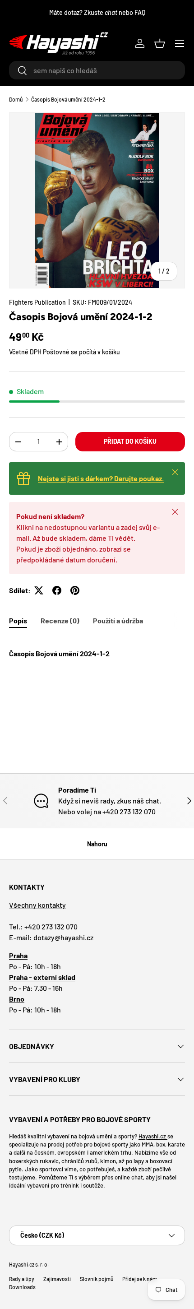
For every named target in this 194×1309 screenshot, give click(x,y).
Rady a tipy (21, 1279)
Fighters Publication (37, 302)
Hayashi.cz (153, 1136)
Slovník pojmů (96, 1279)
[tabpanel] (97, 675)
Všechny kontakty (37, 905)
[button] (160, 43)
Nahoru (97, 844)
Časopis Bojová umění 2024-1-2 (68, 99)
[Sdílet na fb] (57, 590)
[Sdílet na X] (39, 590)
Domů (16, 99)
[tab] (18, 620)
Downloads (22, 1287)
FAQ (139, 12)
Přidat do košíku (130, 441)
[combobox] (97, 70)
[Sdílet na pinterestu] (75, 590)
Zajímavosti (57, 1279)
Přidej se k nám (139, 1279)
